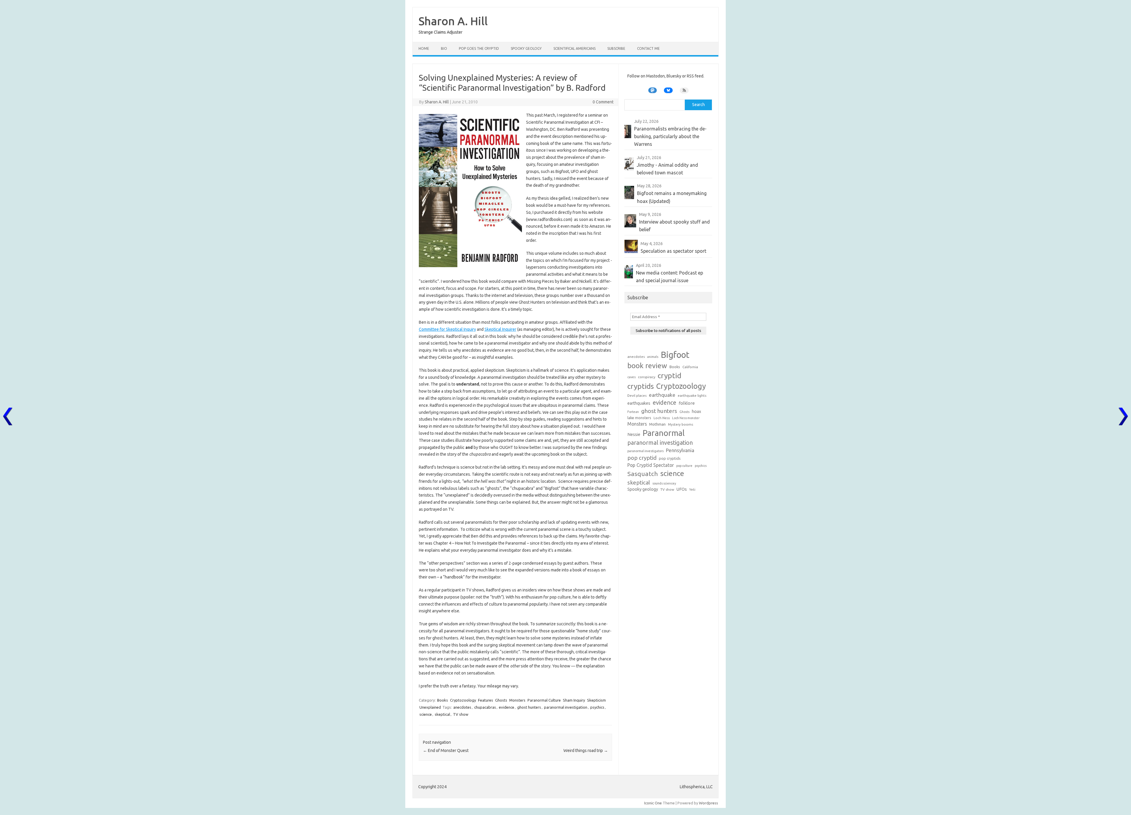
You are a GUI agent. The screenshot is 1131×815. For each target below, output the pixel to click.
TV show (460, 714)
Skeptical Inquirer (500, 329)
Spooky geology (642, 489)
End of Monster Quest (446, 750)
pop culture (684, 465)
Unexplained (430, 707)
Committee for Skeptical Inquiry (447, 329)
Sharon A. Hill (453, 21)
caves (631, 377)
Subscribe (616, 48)
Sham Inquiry (574, 700)
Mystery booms (680, 424)
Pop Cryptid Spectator (650, 465)
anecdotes (462, 707)
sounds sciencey (664, 483)
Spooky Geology (526, 48)
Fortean (633, 412)
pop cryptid (642, 457)
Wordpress (708, 803)
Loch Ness (662, 418)
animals (652, 356)
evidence (506, 707)
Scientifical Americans (574, 48)
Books (442, 700)
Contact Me (648, 48)
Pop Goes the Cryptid (479, 48)
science (425, 714)
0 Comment (603, 102)
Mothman (657, 424)
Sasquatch (642, 473)
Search (698, 104)
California (690, 367)
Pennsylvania (680, 450)
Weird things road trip (585, 750)
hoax (696, 411)
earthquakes (638, 403)
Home (424, 48)
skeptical (442, 714)
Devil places (636, 395)
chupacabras (485, 707)
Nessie (633, 434)
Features (485, 700)
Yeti (692, 489)
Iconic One (653, 803)
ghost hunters (529, 707)
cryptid (669, 375)
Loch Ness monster (686, 418)
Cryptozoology (463, 700)
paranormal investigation (565, 707)
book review (647, 366)
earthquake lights (692, 395)
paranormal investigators (645, 451)
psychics (597, 707)
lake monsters (639, 418)
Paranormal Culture (544, 700)
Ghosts (501, 700)
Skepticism (596, 700)
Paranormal (664, 432)
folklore (687, 403)
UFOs (682, 489)
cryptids (640, 386)
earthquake (662, 395)
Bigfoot (675, 355)
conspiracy (646, 377)
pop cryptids (670, 458)
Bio (444, 48)
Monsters (517, 700)
